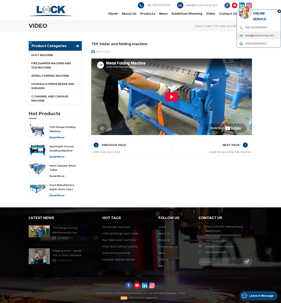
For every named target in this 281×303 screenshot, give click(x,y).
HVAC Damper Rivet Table (63, 167)
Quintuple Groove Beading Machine (62, 148)
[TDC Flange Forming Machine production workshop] (39, 231)
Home (113, 13)
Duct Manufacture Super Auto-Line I (62, 187)
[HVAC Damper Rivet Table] (38, 169)
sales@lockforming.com (202, 5)
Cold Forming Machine (116, 252)
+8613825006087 (216, 252)
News (163, 13)
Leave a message (261, 295)
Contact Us (228, 13)
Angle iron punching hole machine (230, 151)
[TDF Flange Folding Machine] (38, 130)
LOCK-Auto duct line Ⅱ (106, 151)
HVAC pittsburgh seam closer (120, 233)
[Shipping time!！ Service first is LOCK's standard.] (39, 256)
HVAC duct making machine (119, 246)
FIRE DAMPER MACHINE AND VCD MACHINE (51, 65)
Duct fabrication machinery (119, 239)
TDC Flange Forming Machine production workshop (65, 230)
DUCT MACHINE (42, 55)
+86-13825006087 (159, 5)
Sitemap (163, 259)
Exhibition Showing (187, 13)
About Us (129, 13)
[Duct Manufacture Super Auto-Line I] (38, 188)
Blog (182, 293)
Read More (57, 137)
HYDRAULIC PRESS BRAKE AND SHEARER (52, 86)
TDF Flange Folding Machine (63, 129)
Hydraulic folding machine (118, 259)
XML (160, 265)
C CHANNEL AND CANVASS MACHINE (49, 98)
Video (210, 13)
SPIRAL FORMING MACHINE (50, 75)
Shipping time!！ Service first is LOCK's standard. (67, 253)
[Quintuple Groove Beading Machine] (38, 149)
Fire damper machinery (116, 226)
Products (147, 13)
